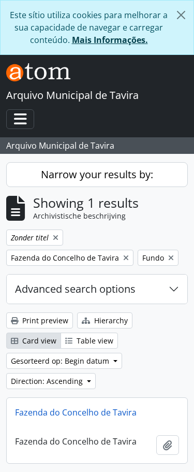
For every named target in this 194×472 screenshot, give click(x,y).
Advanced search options (75, 289)
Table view (93, 341)
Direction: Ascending (48, 381)
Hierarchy (110, 320)
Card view (38, 341)
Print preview (44, 320)
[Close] (181, 15)
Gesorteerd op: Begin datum (61, 361)
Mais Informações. (110, 40)
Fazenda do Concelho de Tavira (76, 412)
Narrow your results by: (97, 174)
